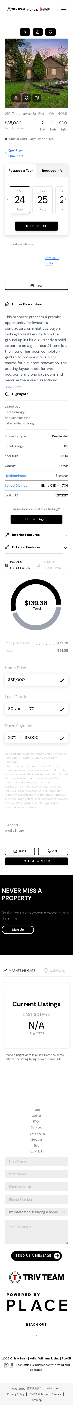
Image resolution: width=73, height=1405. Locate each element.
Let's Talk (36, 1151)
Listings (37, 1115)
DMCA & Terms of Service (45, 1394)
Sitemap (36, 1400)
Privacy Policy (15, 1394)
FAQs (36, 1121)
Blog (36, 1145)
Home (37, 1109)
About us (36, 1139)
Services (36, 1127)
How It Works (36, 1133)
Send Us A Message (34, 1256)
